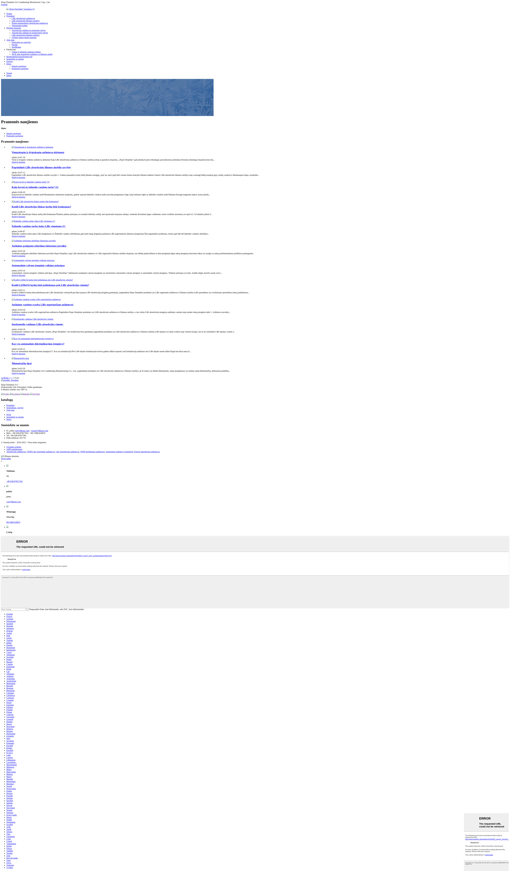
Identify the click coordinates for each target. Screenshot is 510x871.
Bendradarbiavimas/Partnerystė (19, 57)
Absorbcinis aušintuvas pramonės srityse (29, 30)
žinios (8, 64)
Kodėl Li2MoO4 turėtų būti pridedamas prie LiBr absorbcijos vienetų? (50, 285)
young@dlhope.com (39, 431)
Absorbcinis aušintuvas (16, 452)
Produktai (10, 16)
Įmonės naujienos (19, 66)
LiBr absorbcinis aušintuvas (23, 18)
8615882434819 (13, 522)
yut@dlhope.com (22, 431)
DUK (8, 415)
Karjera (9, 61)
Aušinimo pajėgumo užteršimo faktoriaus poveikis (39, 245)
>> (11, 378)
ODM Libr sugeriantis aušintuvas (41, 452)
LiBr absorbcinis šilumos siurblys (26, 21)
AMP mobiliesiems (14, 449)
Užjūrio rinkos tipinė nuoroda (24, 37)
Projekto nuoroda (13, 28)
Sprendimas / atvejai (14, 408)
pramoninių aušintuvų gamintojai (119, 452)
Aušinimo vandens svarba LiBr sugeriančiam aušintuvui (42, 304)
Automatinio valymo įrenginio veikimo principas (38, 265)
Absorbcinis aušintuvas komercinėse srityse (30, 33)
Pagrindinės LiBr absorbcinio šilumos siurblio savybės (41, 167)
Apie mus (10, 40)
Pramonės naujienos (20, 69)
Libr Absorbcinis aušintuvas (67, 452)
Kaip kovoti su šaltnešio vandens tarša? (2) (35, 187)
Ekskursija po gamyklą (21, 42)
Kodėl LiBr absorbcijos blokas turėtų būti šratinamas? (41, 206)
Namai (9, 13)
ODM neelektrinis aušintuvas (92, 452)
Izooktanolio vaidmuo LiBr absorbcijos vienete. (37, 324)
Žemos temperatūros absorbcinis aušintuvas (30, 23)
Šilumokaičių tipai (22, 363)
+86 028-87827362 (14, 481)
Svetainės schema (13, 447)
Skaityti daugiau (18, 162)
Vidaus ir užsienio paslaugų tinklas (26, 52)
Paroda (15, 45)
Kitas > (7, 378)
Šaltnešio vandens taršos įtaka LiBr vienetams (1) (38, 226)
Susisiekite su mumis (15, 59)
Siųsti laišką (6, 458)
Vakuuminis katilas (19, 25)
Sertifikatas (16, 47)
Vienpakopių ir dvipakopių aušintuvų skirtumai (38, 152)
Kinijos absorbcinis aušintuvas (147, 452)
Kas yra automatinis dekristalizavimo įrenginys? (38, 343)
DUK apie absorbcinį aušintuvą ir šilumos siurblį (32, 54)
